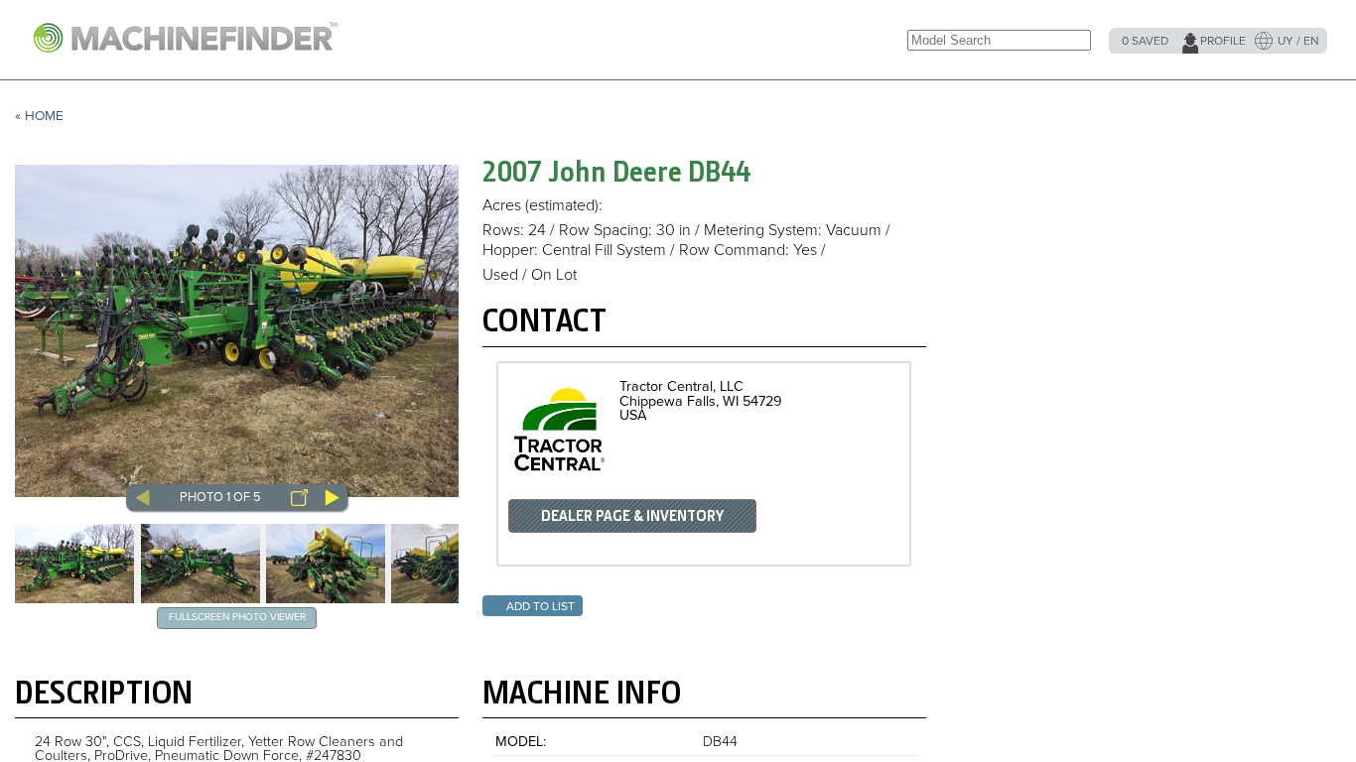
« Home (39, 116)
